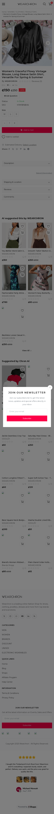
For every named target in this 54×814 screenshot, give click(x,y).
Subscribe (27, 418)
